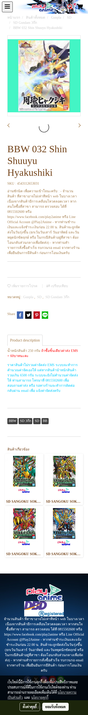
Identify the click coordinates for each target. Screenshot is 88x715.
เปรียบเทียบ (59, 286)
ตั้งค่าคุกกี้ (30, 706)
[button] (68, 7)
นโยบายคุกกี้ (39, 697)
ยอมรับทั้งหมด (55, 706)
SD (40, 297)
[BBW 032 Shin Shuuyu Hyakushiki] (44, 76)
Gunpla (28, 297)
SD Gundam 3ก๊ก (57, 297)
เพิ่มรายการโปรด (24, 286)
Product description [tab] (25, 340)
